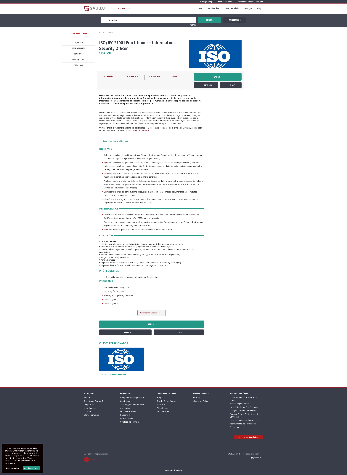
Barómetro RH (163, 411)
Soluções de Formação (94, 401)
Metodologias (90, 408)
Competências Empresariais (132, 397)
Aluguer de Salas (200, 401)
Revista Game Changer (167, 401)
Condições (78, 54)
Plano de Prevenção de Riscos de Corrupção (244, 415)
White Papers (162, 408)
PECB (110, 32)
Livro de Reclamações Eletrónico (244, 407)
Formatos (88, 411)
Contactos (234, 427)
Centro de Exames (140, 130)
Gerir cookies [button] (12, 468)
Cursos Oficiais (231, 8)
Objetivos (78, 42)
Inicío (101, 32)
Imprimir (207, 85)
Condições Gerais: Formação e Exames (243, 398)
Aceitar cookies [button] (31, 468)
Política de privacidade (239, 403)
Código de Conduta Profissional (243, 410)
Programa (78, 65)
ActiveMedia (176, 470)
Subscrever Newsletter (248, 437)
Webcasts (161, 404)
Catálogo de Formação (130, 422)
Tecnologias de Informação (132, 404)
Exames (196, 397)
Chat (232, 85)
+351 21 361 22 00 (225, 1)
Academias (213, 8)
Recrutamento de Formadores (243, 423)
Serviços (247, 8)
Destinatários (78, 48)
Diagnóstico (89, 404)
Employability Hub (128, 411)
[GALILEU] (94, 8)
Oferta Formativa (91, 415)
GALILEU (87, 397)
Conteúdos (235, 19)
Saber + (218, 77)
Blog (259, 8)
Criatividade (125, 401)
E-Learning (125, 415)
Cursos (200, 8)
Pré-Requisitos (78, 59)
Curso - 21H (105, 53)
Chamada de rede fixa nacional (249, 1)
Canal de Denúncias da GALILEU (244, 420)
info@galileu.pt (206, 1)
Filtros (192, 25)
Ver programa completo (150, 313)
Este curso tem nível (115, 141)
